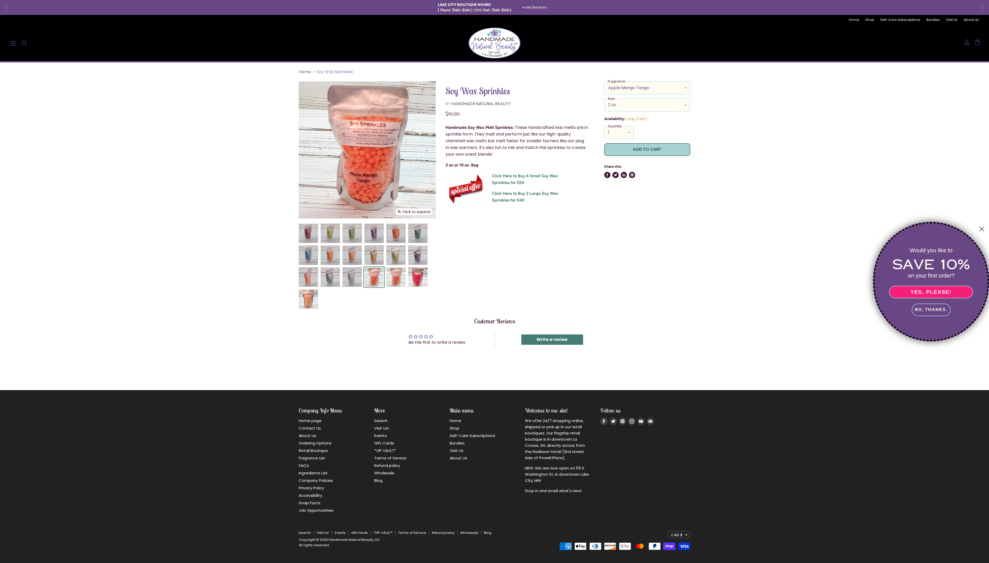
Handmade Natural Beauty (481, 103)
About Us (971, 20)
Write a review (552, 339)
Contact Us (310, 428)
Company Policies (316, 480)
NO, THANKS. (931, 309)
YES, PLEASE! (931, 292)
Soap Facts (309, 503)
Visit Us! (381, 428)
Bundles (933, 20)
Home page (310, 420)
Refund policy (387, 465)
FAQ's (304, 465)
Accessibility (310, 495)
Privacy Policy (311, 488)
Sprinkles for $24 (508, 182)
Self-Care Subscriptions (900, 20)
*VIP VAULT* (385, 450)
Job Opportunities (316, 510)
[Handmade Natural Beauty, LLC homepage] (494, 43)
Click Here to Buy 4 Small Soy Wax (525, 175)
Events (380, 435)
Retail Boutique (313, 450)
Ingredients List (313, 473)
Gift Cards (384, 443)
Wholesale (384, 473)
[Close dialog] (982, 229)
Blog (378, 480)
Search (381, 420)
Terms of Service (390, 458)
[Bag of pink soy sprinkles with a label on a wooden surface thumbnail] (418, 277)
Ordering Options (315, 443)
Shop (869, 20)
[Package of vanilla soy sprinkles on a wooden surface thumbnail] (308, 299)
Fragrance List (312, 458)
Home (854, 20)
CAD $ (677, 534)
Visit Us (952, 20)
